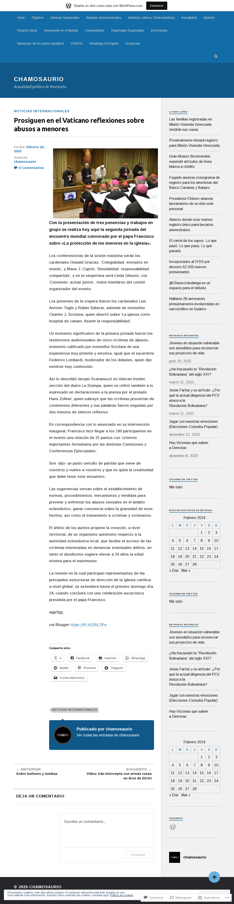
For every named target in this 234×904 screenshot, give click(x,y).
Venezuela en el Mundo (61, 30)
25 (173, 564)
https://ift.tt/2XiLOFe (89, 625)
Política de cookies (121, 895)
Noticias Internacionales (103, 17)
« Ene (173, 570)
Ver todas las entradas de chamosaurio (108, 735)
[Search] (216, 56)
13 (187, 549)
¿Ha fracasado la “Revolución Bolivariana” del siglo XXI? (192, 371)
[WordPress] (172, 824)
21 (194, 557)
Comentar (138, 855)
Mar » (185, 570)
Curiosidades (94, 30)
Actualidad (189, 17)
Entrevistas (159, 30)
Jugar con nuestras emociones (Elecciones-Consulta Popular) (193, 424)
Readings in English (104, 43)
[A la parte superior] (214, 877)
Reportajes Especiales (127, 30)
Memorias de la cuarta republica (40, 43)
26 (180, 564)
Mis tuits (176, 487)
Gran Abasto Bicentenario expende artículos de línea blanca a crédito (190, 161)
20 (187, 557)
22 (202, 557)
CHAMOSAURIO (39, 79)
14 (194, 549)
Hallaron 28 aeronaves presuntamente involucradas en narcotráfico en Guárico (194, 304)
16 (209, 549)
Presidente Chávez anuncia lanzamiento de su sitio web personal (191, 204)
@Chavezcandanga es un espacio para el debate (189, 285)
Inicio (21, 17)
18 (173, 557)
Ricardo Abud (27, 30)
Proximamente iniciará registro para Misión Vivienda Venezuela (194, 142)
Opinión (209, 17)
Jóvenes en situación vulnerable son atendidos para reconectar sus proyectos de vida (194, 348)
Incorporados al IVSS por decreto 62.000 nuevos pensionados (189, 267)
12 (180, 549)
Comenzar (157, 5)
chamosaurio (25, 161)
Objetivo (38, 17)
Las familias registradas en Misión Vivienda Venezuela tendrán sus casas (190, 124)
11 (173, 549)
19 (180, 557)
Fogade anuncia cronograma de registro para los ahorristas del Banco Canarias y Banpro (194, 183)
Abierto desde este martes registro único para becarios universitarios (191, 225)
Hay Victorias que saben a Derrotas (188, 445)
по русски (132, 43)
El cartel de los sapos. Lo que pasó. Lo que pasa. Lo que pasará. (193, 246)
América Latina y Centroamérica (151, 17)
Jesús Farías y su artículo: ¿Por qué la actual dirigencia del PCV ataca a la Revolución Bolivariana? (194, 397)
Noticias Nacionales (65, 17)
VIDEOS (77, 43)
